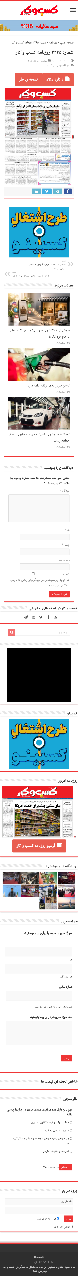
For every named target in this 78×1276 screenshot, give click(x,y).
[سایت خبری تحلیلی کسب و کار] (39, 9)
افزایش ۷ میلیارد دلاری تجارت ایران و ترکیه (31, 274)
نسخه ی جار (28, 79)
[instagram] (34, 617)
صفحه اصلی (67, 42)
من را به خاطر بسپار (46, 1218)
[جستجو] (11, 632)
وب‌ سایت (64, 559)
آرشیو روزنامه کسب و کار (35, 845)
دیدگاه (65, 490)
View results (51, 1167)
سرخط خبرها (33, 61)
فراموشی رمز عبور (63, 1226)
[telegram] (26, 617)
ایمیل (66, 545)
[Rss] (55, 617)
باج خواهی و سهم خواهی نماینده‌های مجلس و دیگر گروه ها (41, 1140)
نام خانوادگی (66, 977)
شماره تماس (65, 987)
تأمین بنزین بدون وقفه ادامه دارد (49, 386)
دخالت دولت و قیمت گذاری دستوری (50, 1122)
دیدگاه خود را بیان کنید (58, 65)
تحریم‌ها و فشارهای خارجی (56, 1151)
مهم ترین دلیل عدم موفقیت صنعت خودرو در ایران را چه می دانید (39, 1112)
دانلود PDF (54, 79)
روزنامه (53, 42)
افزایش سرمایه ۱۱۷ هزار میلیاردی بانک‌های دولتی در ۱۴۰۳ (47, 265)
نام (67, 530)
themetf (39, 1257)
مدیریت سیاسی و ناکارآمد (56, 1130)
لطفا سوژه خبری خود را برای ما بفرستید (51, 1017)
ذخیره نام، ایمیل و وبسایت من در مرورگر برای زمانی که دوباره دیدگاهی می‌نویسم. (40, 580)
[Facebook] (48, 617)
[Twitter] (41, 617)
